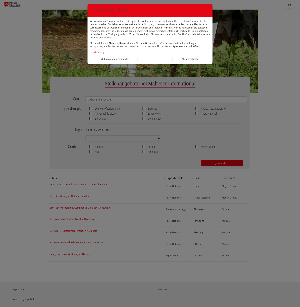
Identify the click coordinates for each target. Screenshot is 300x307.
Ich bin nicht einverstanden (114, 59)
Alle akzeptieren (190, 59)
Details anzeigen (98, 52)
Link (110, 37)
